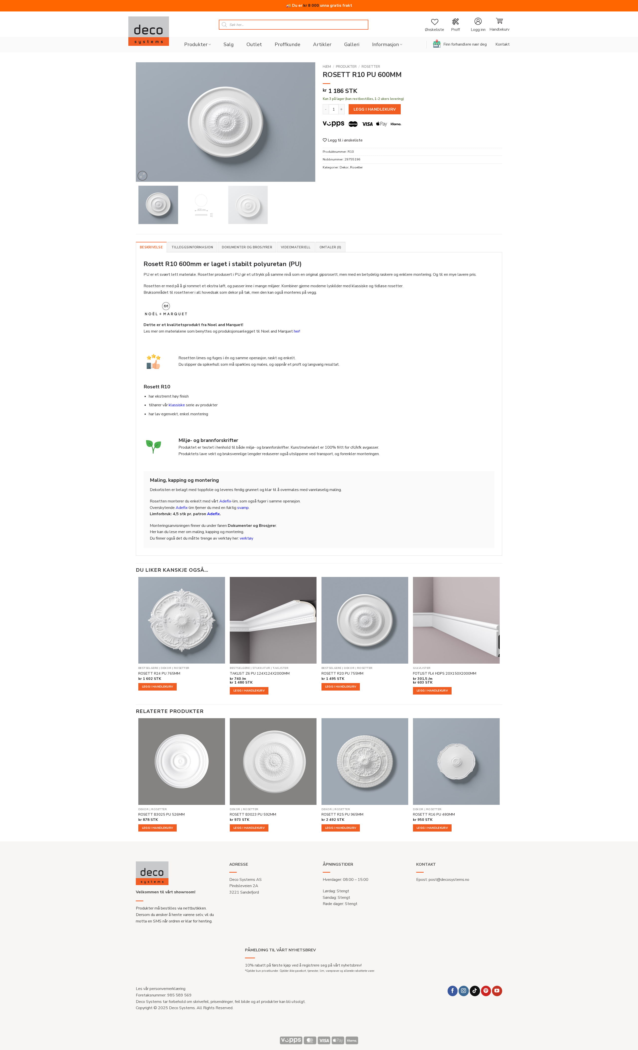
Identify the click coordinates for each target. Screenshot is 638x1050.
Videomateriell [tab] (296, 247)
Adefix (225, 501)
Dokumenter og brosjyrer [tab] (247, 247)
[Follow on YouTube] (497, 991)
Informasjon (385, 44)
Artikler (322, 44)
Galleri (351, 44)
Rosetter (371, 66)
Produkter (196, 44)
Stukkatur (261, 668)
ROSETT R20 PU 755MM (342, 673)
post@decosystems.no (449, 879)
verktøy (246, 538)
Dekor (344, 167)
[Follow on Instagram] (464, 991)
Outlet (254, 44)
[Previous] (145, 122)
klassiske (177, 405)
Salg (229, 44)
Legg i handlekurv (375, 109)
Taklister (280, 668)
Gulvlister (421, 668)
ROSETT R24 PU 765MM (159, 673)
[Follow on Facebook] (453, 991)
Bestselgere (148, 668)
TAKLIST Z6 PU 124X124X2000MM (260, 673)
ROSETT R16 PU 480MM (434, 814)
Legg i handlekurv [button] (157, 687)
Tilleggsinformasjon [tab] (192, 247)
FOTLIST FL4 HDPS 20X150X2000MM (444, 673)
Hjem (327, 66)
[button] (478, 24)
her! (297, 331)
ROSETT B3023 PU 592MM (253, 814)
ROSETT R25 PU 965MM (342, 814)
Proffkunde (287, 44)
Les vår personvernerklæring (160, 988)
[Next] (305, 122)
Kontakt (502, 44)
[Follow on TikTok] (475, 991)
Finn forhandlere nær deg (465, 44)
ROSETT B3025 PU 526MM (161, 814)
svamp (243, 507)
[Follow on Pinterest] (486, 991)
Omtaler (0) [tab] (330, 247)
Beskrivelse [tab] (151, 247)
